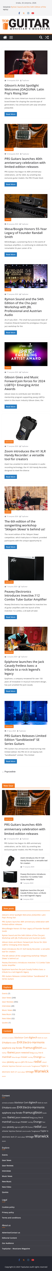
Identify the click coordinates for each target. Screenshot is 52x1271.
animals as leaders (8, 1038)
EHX (19, 1042)
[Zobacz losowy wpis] (47, 37)
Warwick (41, 1071)
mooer (24, 1056)
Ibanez (11, 1052)
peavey (10, 1061)
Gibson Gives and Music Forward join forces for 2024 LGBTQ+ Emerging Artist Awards (25, 383)
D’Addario (7, 1042)
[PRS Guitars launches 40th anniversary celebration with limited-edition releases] (26, 136)
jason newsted (22, 1052)
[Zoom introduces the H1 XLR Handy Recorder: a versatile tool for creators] (26, 428)
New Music (6, 1014)
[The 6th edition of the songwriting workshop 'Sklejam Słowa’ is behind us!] (26, 498)
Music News (9, 76)
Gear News (9, 149)
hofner (4, 1053)
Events (8, 219)
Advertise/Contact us (11, 1232)
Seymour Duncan (15, 1066)
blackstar (19, 1037)
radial (37, 1062)
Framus (28, 1047)
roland (44, 1062)
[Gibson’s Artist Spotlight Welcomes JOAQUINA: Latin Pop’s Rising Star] (26, 62)
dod (39, 1038)
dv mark (44, 1038)
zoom (4, 1076)
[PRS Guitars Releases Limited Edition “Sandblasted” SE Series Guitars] (26, 713)
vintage (30, 1071)
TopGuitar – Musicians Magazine (16, 1248)
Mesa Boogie (16, 1057)
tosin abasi (21, 1072)
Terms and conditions (11, 1217)
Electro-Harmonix (34, 1042)
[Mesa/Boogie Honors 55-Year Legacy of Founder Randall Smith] (26, 206)
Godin (45, 1048)
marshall (6, 1056)
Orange (37, 1057)
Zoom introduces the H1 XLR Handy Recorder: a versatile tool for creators (25, 455)
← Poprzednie (9, 771)
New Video (6, 1018)
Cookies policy (8, 1207)
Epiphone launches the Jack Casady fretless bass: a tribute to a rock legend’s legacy (24, 668)
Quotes (5, 1022)
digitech (33, 1037)
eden (14, 1042)
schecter (5, 1066)
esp (13, 1047)
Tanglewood (35, 1066)
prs (22, 1061)
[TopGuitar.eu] (5, 37)
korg (32, 1052)
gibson (37, 1048)
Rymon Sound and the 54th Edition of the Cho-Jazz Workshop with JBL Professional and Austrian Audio (24, 307)
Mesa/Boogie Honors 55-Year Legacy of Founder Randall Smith (26, 233)
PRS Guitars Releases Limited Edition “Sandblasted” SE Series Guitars (25, 740)
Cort (26, 1037)
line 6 (40, 1052)
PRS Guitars (29, 1062)
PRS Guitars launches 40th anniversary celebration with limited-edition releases (25, 163)
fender (19, 1047)
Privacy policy (8, 1212)
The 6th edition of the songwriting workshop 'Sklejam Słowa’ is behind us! (25, 525)
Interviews (6, 1006)
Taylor (43, 1066)
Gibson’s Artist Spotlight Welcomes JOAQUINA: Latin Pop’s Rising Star (24, 89)
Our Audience (8, 1243)
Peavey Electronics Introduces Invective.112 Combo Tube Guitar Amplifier (26, 595)
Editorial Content (9, 1238)
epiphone (6, 1047)
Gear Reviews (7, 1002)
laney (36, 1053)
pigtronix (18, 1062)
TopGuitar (25, 80)
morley (30, 1057)
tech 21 (14, 1072)
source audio (26, 1066)
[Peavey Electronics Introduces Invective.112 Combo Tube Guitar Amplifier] (26, 568)
